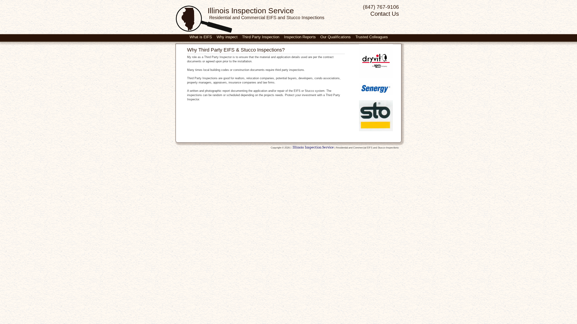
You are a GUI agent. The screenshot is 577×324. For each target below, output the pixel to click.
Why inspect (227, 37)
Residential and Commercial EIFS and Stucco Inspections (266, 17)
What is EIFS (201, 37)
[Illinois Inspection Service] (204, 32)
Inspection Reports (300, 37)
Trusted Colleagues (371, 37)
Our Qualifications (335, 37)
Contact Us (384, 14)
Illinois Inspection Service (251, 10)
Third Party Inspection (260, 37)
